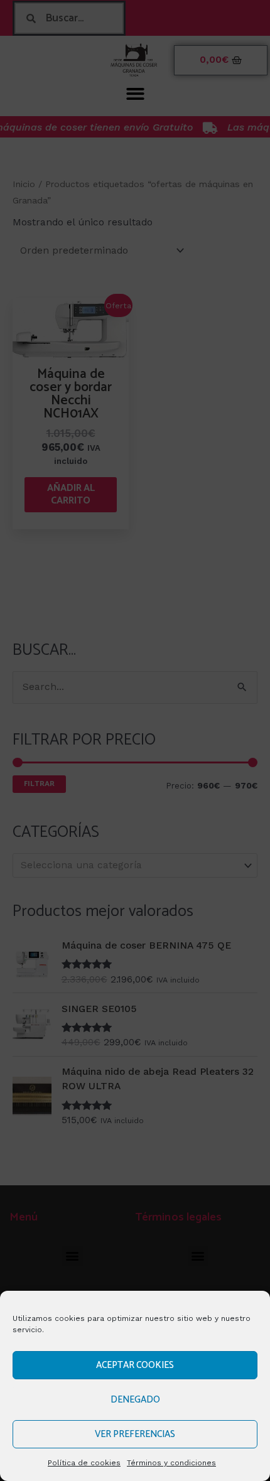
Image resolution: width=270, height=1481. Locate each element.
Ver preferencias (135, 1434)
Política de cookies (84, 1462)
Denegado (135, 1400)
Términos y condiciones (171, 1462)
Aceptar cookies (135, 1365)
